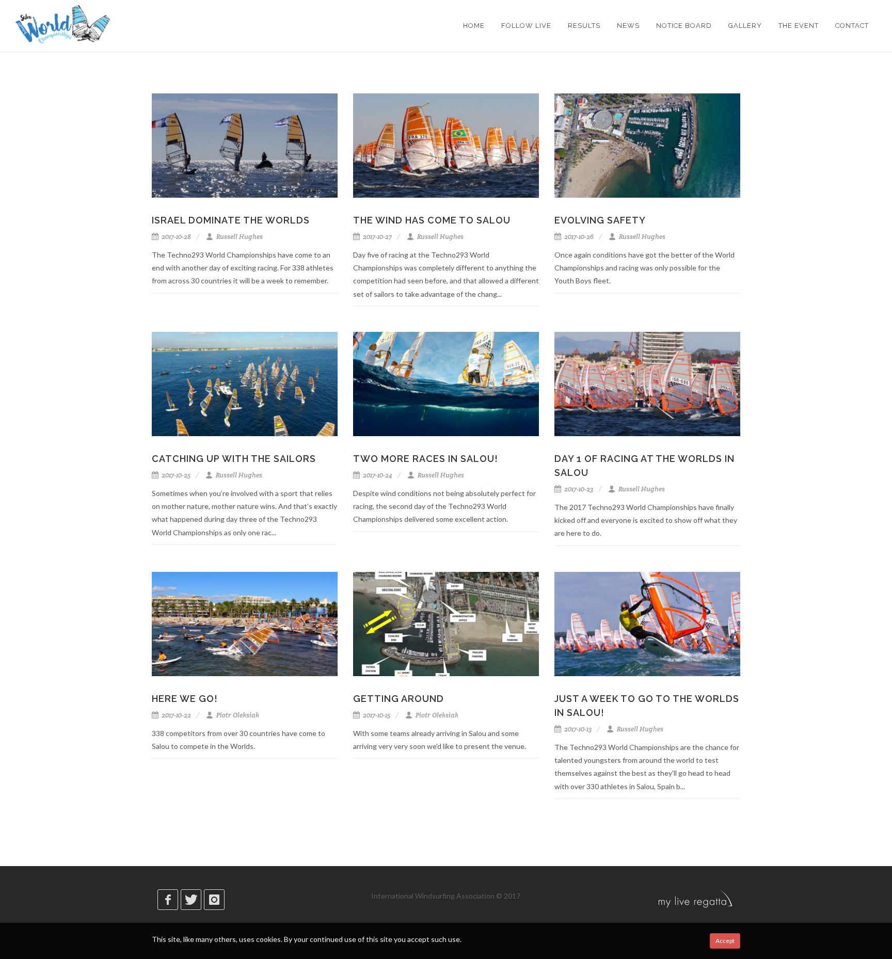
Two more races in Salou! (425, 458)
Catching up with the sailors (234, 458)
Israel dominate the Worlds (231, 220)
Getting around (398, 698)
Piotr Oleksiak (237, 715)
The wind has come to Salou (432, 220)
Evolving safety (600, 220)
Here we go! (185, 698)
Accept (725, 941)
